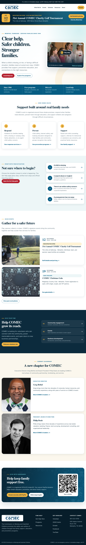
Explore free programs (24, 75)
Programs (39, 522)
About (63, 7)
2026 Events (57, 522)
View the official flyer (76, 19)
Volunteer (50, 7)
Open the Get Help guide (10, 181)
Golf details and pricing (50, 260)
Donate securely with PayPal (17, 495)
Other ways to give (36, 495)
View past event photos (10, 301)
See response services (12, 144)
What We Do (37, 7)
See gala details (47, 292)
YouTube (55, 532)
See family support (67, 144)
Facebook (56, 529)
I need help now (8, 75)
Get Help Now (40, 519)
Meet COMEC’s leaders (40, 395)
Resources (57, 7)
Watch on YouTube (77, 65)
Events (44, 7)
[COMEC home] (12, 7)
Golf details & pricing (76, 16)
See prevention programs (40, 144)
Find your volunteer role (10, 344)
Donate (81, 7)
